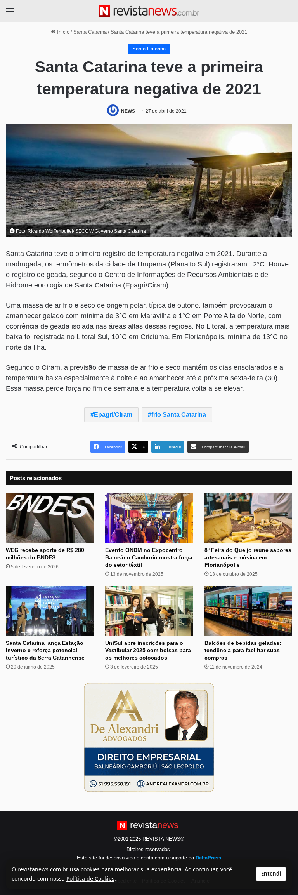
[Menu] (10, 14)
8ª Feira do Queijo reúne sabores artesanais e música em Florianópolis (247, 557)
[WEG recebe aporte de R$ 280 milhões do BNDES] (50, 517)
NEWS (128, 111)
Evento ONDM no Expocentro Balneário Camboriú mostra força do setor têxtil (148, 557)
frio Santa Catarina (178, 414)
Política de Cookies (90, 878)
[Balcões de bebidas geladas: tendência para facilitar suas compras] (248, 611)
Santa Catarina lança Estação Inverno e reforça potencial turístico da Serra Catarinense (45, 650)
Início (62, 32)
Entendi (271, 873)
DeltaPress (208, 858)
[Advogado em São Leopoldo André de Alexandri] (149, 737)
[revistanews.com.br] (149, 11)
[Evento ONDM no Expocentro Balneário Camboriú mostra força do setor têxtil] (149, 517)
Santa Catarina (90, 32)
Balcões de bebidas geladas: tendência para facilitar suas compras (242, 650)
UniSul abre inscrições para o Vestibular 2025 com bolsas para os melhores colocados (148, 650)
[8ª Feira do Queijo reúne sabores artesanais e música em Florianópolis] (248, 517)
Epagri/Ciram (113, 414)
